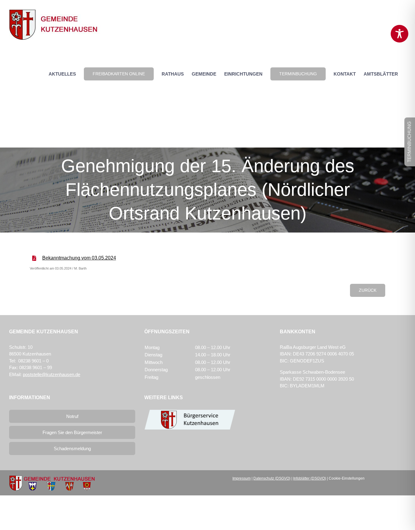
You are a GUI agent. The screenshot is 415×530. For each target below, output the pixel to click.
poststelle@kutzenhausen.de (51, 374)
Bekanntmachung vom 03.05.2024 (79, 257)
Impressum (241, 478)
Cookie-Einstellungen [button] (347, 478)
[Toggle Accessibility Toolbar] (399, 33)
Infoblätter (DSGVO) (309, 478)
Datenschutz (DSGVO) (271, 478)
